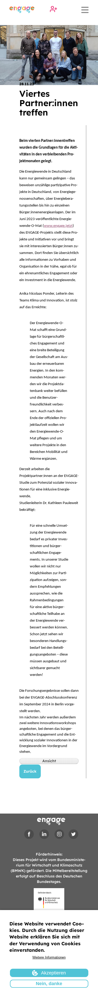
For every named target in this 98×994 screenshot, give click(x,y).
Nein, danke (49, 983)
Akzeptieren (53, 972)
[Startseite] (21, 9)
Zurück (30, 771)
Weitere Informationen (49, 957)
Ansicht (49, 761)
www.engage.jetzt (58, 226)
